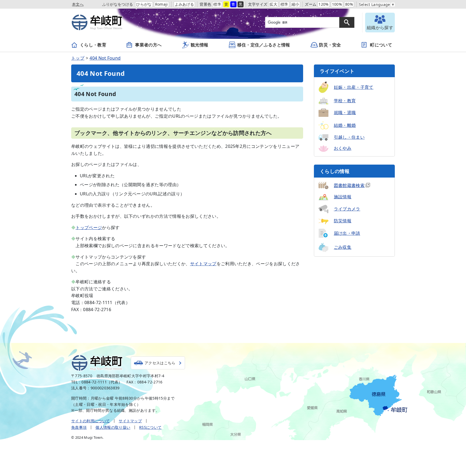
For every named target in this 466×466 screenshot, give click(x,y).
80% (349, 4)
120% (323, 4)
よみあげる (184, 4)
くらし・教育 (93, 45)
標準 (217, 4)
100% (337, 4)
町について (381, 45)
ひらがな (144, 4)
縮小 (295, 4)
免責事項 (79, 427)
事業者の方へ (148, 45)
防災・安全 (330, 45)
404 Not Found (105, 58)
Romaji (161, 4)
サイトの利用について (90, 420)
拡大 (273, 4)
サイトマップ (203, 264)
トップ (77, 58)
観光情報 (199, 45)
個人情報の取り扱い (112, 427)
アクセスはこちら (160, 362)
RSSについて (150, 427)
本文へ (78, 4)
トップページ (89, 227)
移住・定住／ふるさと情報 (263, 45)
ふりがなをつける (117, 4)
